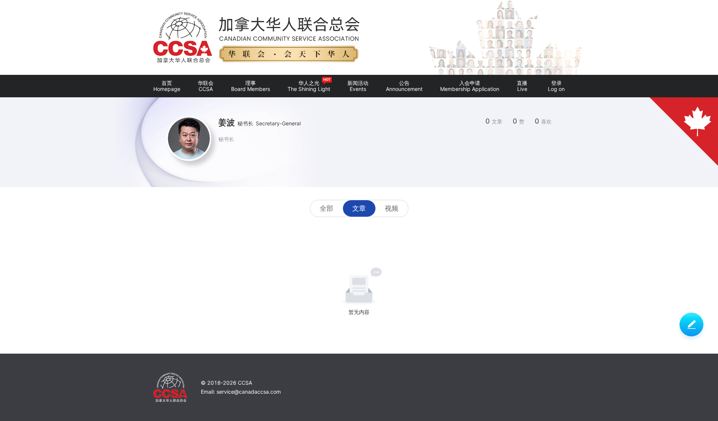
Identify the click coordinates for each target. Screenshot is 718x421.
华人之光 (309, 84)
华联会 (206, 86)
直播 (522, 86)
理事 (250, 86)
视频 (391, 208)
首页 (166, 86)
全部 (326, 208)
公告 (404, 86)
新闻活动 (357, 86)
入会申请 (469, 86)
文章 (359, 208)
